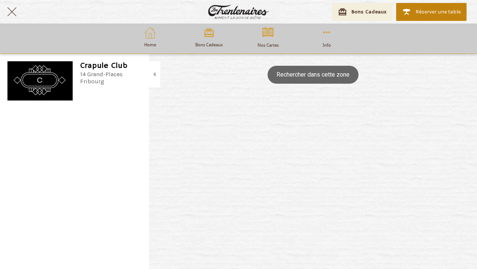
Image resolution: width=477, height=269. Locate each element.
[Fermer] (11, 11)
